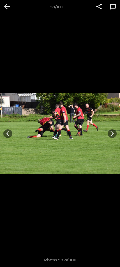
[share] (99, 7)
